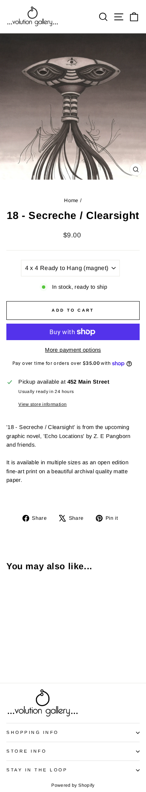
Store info (26, 750)
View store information (42, 404)
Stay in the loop (37, 769)
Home (71, 200)
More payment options (73, 350)
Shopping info (32, 732)
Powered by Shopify (73, 785)
